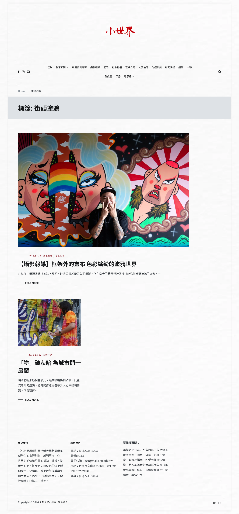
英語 (118, 76)
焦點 (49, 67)
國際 (106, 67)
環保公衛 (130, 67)
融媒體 (108, 76)
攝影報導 (95, 67)
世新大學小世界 (47, 502)
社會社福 (117, 67)
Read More (32, 283)
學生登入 (63, 502)
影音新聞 (61, 67)
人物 (189, 67)
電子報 (127, 76)
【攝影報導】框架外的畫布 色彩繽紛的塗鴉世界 (77, 264)
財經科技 (157, 67)
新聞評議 (170, 67)
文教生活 (143, 67)
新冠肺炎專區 (79, 67)
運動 (180, 67)
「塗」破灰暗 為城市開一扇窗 (49, 366)
